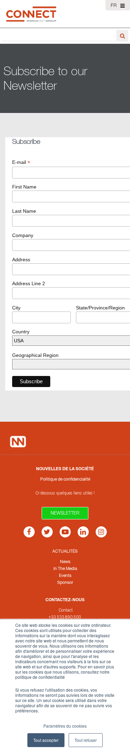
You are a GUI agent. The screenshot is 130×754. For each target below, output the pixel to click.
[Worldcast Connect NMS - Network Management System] (31, 14)
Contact (66, 610)
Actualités (65, 551)
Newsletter (65, 513)
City (16, 307)
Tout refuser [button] (86, 740)
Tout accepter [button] (46, 740)
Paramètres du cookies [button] (65, 726)
